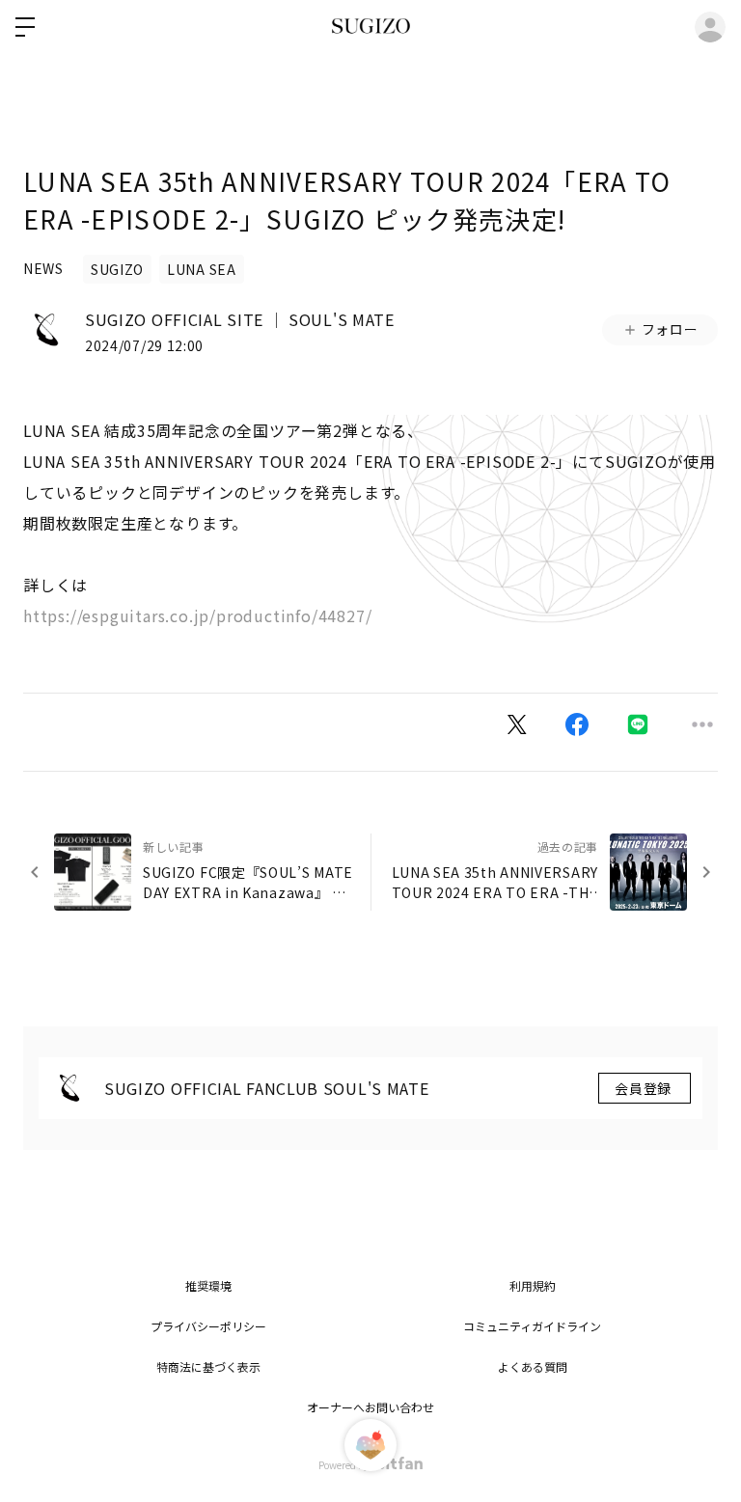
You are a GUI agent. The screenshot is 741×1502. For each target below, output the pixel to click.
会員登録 (644, 1088)
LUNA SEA (201, 269)
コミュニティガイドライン (532, 1326)
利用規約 (532, 1285)
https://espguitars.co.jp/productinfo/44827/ (197, 615)
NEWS (43, 268)
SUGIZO (117, 269)
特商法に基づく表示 (208, 1366)
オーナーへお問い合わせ (370, 1407)
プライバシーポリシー (208, 1326)
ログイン (710, 27)
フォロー (670, 329)
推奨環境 (208, 1285)
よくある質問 (532, 1366)
